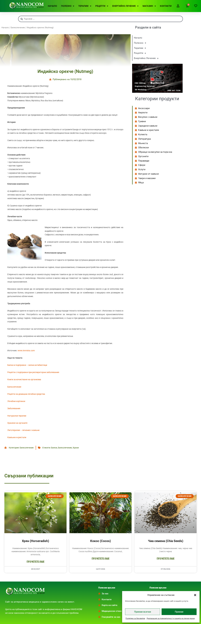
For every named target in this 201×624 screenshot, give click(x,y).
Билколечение (18, 27)
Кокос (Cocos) (100, 541)
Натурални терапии (16, 416)
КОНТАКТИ (166, 6)
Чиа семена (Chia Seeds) (165, 541)
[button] (195, 595)
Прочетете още (35, 561)
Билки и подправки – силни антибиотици (27, 365)
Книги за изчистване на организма (24, 379)
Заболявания (13, 408)
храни (76, 447)
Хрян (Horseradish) (35, 541)
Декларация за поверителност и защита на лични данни (171, 618)
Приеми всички (142, 611)
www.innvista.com (26, 350)
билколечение (65, 447)
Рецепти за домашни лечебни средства (26, 394)
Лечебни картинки (16, 401)
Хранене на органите (17, 423)
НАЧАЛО (52, 6)
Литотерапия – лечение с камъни (23, 430)
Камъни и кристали (16, 437)
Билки (54, 447)
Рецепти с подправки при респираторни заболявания (33, 372)
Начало (5, 27)
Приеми (179, 611)
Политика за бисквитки (135, 618)
